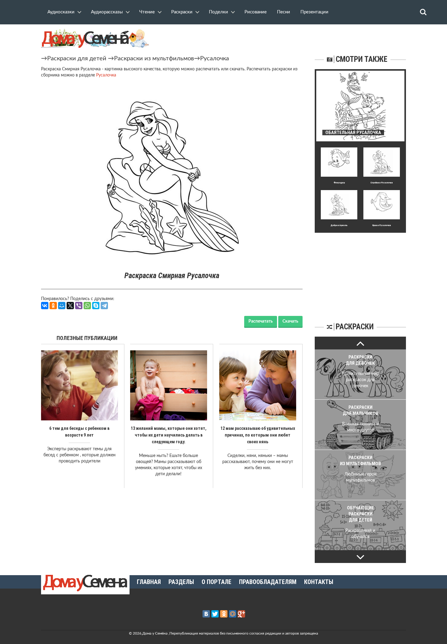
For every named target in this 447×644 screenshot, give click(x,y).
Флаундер (339, 182)
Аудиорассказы (107, 12)
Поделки (218, 12)
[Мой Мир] (61, 305)
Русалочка (214, 58)
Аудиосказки (60, 12)
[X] (70, 305)
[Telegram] (104, 305)
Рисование (255, 12)
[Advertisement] (360, 271)
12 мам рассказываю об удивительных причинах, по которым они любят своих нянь (257, 435)
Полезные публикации (87, 338)
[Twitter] (215, 613)
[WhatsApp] (87, 305)
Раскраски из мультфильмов (154, 58)
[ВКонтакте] (44, 305)
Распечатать (260, 321)
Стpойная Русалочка (381, 182)
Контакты (318, 582)
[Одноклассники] (53, 305)
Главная (149, 582)
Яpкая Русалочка (381, 225)
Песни (283, 12)
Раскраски (181, 12)
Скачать (290, 321)
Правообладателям (267, 582)
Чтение (147, 12)
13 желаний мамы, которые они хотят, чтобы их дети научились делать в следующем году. (168, 435)
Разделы (181, 582)
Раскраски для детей (76, 58)
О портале (216, 582)
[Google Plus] (241, 613)
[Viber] (78, 305)
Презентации (314, 12)
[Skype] (95, 305)
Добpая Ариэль (339, 225)
